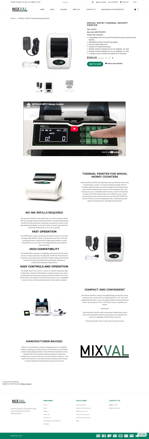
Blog (77, 421)
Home (42, 9)
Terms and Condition (83, 414)
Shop (52, 9)
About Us (76, 9)
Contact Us (46, 417)
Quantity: (101, 58)
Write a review (25, 384)
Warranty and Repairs (83, 417)
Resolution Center (81, 411)
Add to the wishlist (114, 63)
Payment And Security (83, 408)
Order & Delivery (81, 405)
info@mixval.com (114, 408)
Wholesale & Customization (112, 9)
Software (46, 424)
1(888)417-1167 (113, 405)
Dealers (63, 9)
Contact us (90, 9)
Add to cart (95, 64)
